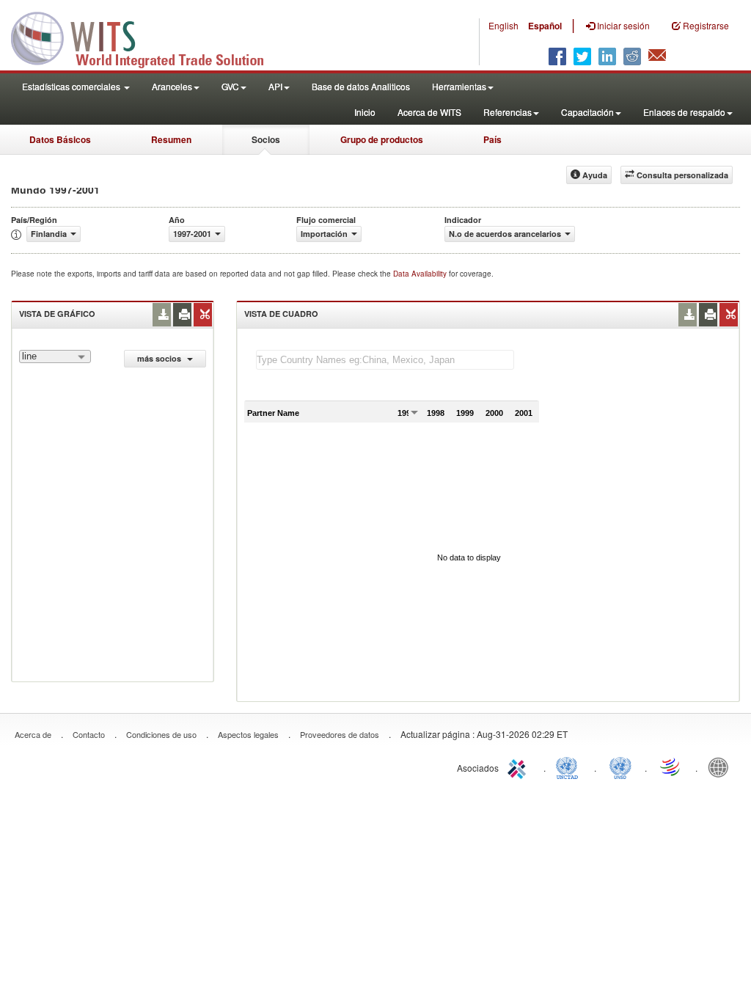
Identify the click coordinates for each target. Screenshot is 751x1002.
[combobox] (55, 356)
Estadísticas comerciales (72, 86)
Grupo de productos (381, 139)
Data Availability (421, 273)
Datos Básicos (60, 139)
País (492, 139)
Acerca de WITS (429, 112)
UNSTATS (620, 766)
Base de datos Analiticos (361, 86)
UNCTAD (570, 766)
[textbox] (385, 360)
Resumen (171, 139)
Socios (266, 139)
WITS (146, 36)
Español (545, 25)
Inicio (365, 112)
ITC (519, 766)
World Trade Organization (671, 766)
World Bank (721, 766)
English (503, 25)
